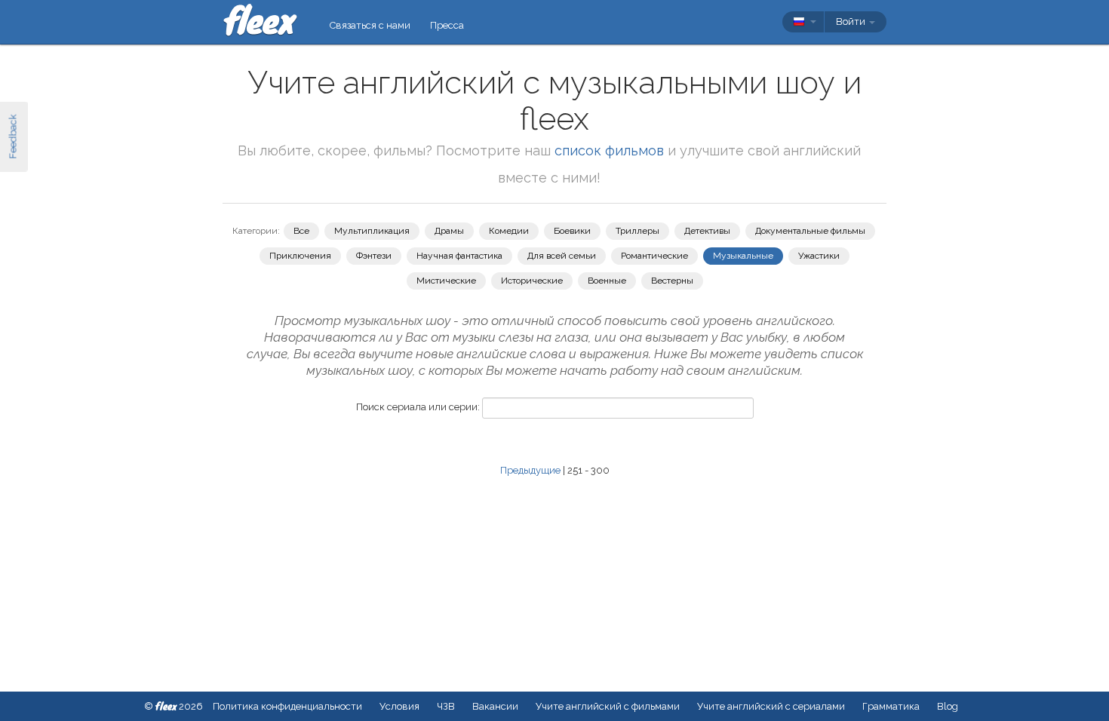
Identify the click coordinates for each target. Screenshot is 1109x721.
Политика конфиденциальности (287, 706)
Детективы (707, 231)
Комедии (509, 231)
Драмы (449, 231)
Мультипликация (372, 231)
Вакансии (495, 706)
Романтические (654, 255)
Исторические (532, 280)
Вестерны (672, 280)
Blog (947, 706)
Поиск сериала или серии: (418, 407)
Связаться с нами (370, 25)
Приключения (300, 255)
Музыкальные (743, 255)
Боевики (572, 231)
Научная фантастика (459, 255)
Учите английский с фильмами (608, 706)
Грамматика (891, 706)
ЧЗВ (446, 706)
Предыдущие (530, 470)
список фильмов (609, 150)
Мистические (446, 280)
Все (301, 231)
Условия (399, 706)
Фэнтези (374, 255)
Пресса (447, 25)
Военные (607, 280)
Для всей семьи (561, 255)
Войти (852, 21)
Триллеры (637, 231)
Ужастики (819, 255)
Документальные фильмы (810, 231)
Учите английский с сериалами (771, 706)
